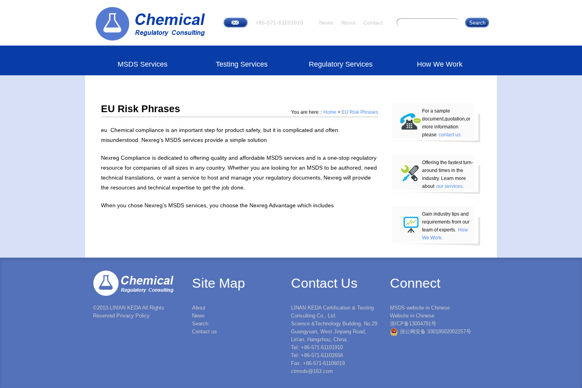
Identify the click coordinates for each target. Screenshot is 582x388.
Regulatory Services (341, 64)
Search (200, 324)
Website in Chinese (412, 316)
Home (330, 112)
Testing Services (242, 64)
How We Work (439, 64)
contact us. (450, 135)
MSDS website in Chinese (420, 308)
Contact (373, 22)
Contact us (204, 331)
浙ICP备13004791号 (413, 324)
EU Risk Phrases (360, 112)
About (348, 22)
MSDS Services (142, 64)
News (326, 22)
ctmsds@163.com (312, 371)
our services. (450, 186)
